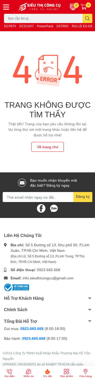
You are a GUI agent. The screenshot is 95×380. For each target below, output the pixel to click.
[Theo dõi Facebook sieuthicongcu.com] (41, 208)
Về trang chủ (47, 147)
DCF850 (62, 26)
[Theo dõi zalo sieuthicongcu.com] (54, 208)
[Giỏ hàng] (83, 7)
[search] (87, 18)
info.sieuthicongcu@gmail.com (48, 278)
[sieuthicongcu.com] (39, 7)
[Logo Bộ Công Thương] (16, 287)
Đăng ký (83, 196)
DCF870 (10, 26)
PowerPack (45, 26)
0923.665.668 (48, 269)
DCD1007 (26, 26)
